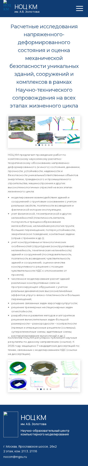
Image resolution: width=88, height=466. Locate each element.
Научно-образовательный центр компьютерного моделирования (45, 432)
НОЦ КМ (26, 7)
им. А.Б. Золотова (27, 11)
